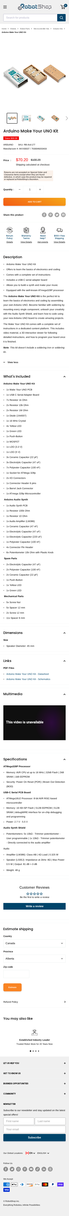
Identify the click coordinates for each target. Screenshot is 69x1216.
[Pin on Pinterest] (50, 214)
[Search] (61, 17)
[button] (66, 118)
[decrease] (19, 189)
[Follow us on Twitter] (12, 1169)
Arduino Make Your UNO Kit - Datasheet (27, 674)
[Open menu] (5, 7)
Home (4, 29)
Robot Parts (25, 29)
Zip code (8, 966)
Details (10, 242)
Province (8, 951)
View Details (26, 242)
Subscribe (34, 1137)
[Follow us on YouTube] (31, 1169)
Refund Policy (10, 1002)
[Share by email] (63, 214)
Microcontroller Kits (41, 29)
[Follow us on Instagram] (18, 1169)
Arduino (8, 144)
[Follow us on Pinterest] (24, 1169)
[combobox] (30, 17)
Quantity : (8, 189)
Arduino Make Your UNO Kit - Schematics (28, 679)
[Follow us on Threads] (50, 1169)
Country (7, 936)
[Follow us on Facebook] (5, 1169)
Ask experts (43, 242)
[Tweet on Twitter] (57, 214)
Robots (13, 29)
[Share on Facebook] (44, 214)
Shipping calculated (26, 164)
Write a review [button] (34, 906)
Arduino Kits (58, 29)
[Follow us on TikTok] (37, 1169)
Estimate (12, 987)
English (42, 1153)
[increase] (40, 189)
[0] (63, 7)
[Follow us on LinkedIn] (44, 1169)
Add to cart (34, 202)
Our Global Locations (13, 1153)
